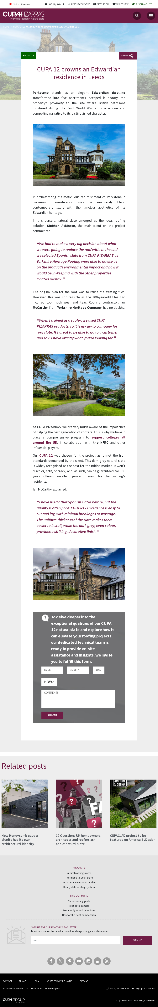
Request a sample (79, 905)
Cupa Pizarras (123, 1000)
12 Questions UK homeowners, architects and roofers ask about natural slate (78, 839)
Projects (28, 55)
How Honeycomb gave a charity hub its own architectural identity (20, 839)
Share (124, 55)
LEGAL (37, 981)
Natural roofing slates (79, 873)
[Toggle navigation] (151, 16)
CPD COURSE (122, 4)
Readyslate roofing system (79, 887)
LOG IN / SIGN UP (56, 4)
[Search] (137, 16)
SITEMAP (84, 981)
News (16, 26)
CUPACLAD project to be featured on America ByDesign (132, 837)
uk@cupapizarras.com (145, 988)
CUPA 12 (46, 455)
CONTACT (7, 981)
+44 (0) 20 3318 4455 (119, 988)
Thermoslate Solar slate (79, 878)
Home (6, 26)
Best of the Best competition (79, 915)
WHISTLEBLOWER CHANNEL (60, 981)
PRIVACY (23, 981)
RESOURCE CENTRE (80, 4)
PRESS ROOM (103, 4)
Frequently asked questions (79, 910)
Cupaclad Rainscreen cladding (79, 882)
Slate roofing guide (79, 901)
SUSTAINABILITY (144, 4)
